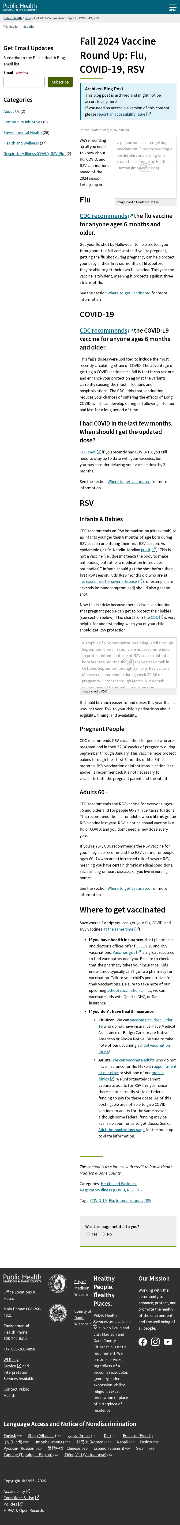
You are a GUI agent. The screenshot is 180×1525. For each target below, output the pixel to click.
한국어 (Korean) (90, 1442)
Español (28, 26)
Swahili (142, 1448)
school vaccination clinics (129, 990)
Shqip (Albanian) (42, 1435)
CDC (106, 216)
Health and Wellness (118, 1183)
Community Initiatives (23, 122)
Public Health (13, 18)
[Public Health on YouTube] (168, 1342)
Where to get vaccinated (129, 293)
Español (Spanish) (109, 1448)
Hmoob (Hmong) (49, 1442)
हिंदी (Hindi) (13, 1442)
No (109, 1234)
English (10, 1435)
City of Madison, (85, 1288)
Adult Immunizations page (121, 1129)
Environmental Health (23, 132)
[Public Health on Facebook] (143, 1342)
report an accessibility (124, 114)
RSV (147, 1200)
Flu (111, 1200)
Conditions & (21, 1497)
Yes (95, 1234)
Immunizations (129, 1200)
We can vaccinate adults (134, 1060)
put (148, 549)
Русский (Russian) (20, 1448)
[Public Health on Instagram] (155, 1342)
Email (16, 72)
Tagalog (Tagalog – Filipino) (28, 1454)
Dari (107, 1435)
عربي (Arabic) (80, 1435)
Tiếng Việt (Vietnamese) (85, 1454)
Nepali (122, 1442)
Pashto (146, 1442)
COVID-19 (98, 1200)
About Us (12, 111)
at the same (121, 929)
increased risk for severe (111, 581)
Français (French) (138, 1435)
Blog (28, 18)
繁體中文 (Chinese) (65, 1448)
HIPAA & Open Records (24, 1510)
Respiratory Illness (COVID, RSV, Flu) (111, 1190)
